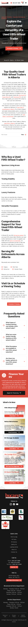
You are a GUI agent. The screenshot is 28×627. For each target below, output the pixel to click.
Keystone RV (22, 95)
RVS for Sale (14, 537)
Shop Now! (13, 416)
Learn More (12, 448)
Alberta (12, 60)
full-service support (19, 235)
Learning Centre (14, 547)
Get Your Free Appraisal (13, 466)
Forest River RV (6, 97)
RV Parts (14, 539)
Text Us (13, 567)
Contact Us (14, 552)
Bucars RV (6, 60)
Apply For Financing (13, 393)
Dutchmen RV (17, 97)
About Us (14, 549)
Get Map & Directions (13, 580)
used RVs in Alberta (9, 123)
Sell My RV (14, 544)
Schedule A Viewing (12, 48)
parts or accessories (15, 240)
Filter (22, 134)
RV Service (14, 542)
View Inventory (12, 432)
